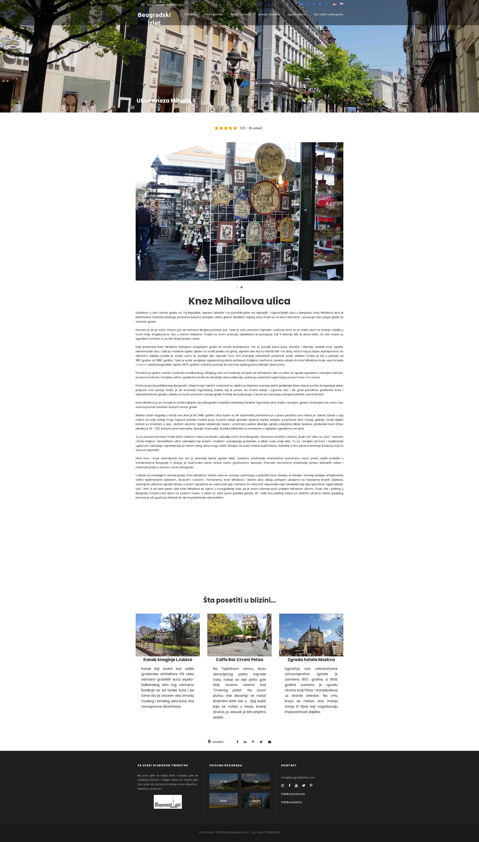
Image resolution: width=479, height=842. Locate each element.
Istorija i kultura (269, 14)
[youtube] (320, 4)
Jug (255, 781)
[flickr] (301, 4)
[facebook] (296, 4)
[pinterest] (308, 4)
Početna (190, 14)
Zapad (255, 801)
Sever (223, 801)
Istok (223, 781)
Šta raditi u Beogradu (329, 14)
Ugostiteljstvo (296, 14)
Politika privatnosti (293, 794)
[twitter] (313, 4)
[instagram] (326, 4)
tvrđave (141, 365)
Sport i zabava (241, 14)
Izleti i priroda (213, 14)
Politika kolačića (291, 802)
